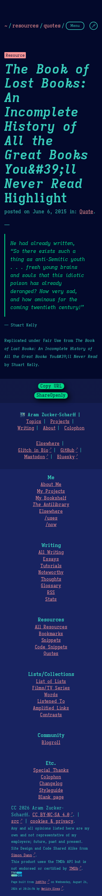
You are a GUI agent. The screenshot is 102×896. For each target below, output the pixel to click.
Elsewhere (48, 443)
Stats (51, 599)
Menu (75, 25)
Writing (25, 428)
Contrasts (51, 715)
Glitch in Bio (33, 450)
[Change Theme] (93, 26)
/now (51, 525)
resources (25, 25)
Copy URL (51, 386)
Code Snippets (51, 647)
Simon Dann (21, 855)
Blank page (51, 797)
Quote (86, 212)
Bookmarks (51, 634)
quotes (52, 25)
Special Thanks (51, 770)
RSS (51, 592)
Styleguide (51, 790)
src (15, 821)
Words (51, 695)
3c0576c (40, 882)
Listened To (51, 701)
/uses (50, 518)
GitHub (67, 450)
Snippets (51, 640)
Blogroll (51, 742)
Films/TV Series (51, 688)
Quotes (51, 653)
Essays (51, 559)
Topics (33, 421)
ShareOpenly (51, 395)
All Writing (51, 552)
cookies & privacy (51, 821)
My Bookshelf (51, 498)
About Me (51, 484)
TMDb (73, 868)
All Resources (51, 627)
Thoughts (51, 579)
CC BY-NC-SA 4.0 (50, 815)
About (49, 428)
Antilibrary (51, 504)
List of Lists (51, 681)
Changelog (50, 783)
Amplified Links (51, 708)
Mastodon (34, 457)
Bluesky (66, 457)
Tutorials (51, 566)
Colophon (74, 428)
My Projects (51, 491)
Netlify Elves (50, 889)
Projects (60, 421)
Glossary (51, 586)
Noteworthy (51, 572)
